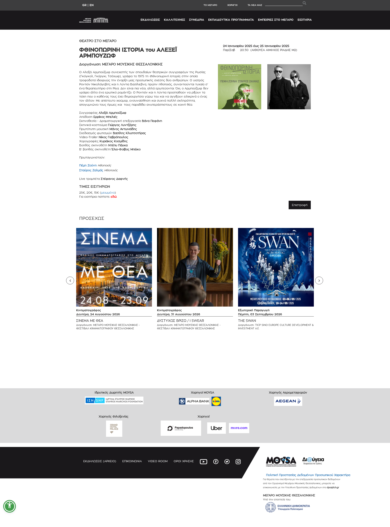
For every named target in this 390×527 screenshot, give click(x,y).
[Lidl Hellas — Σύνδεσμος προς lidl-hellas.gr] (210, 399)
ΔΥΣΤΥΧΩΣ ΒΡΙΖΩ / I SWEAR (180, 320)
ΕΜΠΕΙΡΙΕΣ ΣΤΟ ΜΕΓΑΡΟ (276, 19)
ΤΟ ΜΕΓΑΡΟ (210, 5)
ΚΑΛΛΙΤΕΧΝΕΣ (174, 19)
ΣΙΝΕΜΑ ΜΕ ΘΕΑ (89, 320)
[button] (9, 506)
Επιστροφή (300, 204)
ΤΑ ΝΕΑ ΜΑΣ (255, 5)
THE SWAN (247, 320)
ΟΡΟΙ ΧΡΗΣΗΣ (184, 461)
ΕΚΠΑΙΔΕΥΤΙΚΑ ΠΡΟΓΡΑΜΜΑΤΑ (231, 19)
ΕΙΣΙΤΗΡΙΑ (305, 19)
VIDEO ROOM (158, 461)
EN (92, 5)
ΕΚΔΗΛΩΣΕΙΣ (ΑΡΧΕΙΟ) (99, 461)
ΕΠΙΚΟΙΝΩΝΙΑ (132, 461)
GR (84, 5)
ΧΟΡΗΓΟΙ (232, 5)
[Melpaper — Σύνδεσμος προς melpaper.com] (228, 399)
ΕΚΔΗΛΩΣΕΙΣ (150, 19)
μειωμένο (108, 192)
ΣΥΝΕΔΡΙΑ (196, 19)
